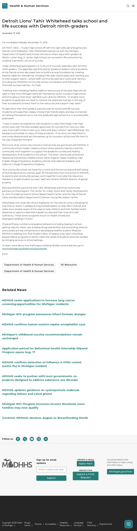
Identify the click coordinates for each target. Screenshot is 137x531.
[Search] (128, 6)
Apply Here (85, 463)
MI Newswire (69, 264)
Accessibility (50, 524)
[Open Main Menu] (133, 6)
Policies (38, 524)
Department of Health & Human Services (29, 264)
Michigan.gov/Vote (120, 471)
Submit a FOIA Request (85, 476)
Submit (51, 478)
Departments (105, 524)
